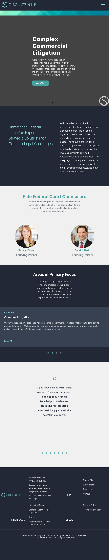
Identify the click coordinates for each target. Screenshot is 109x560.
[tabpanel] (54, 405)
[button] (52, 102)
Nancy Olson (26, 250)
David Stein (82, 250)
